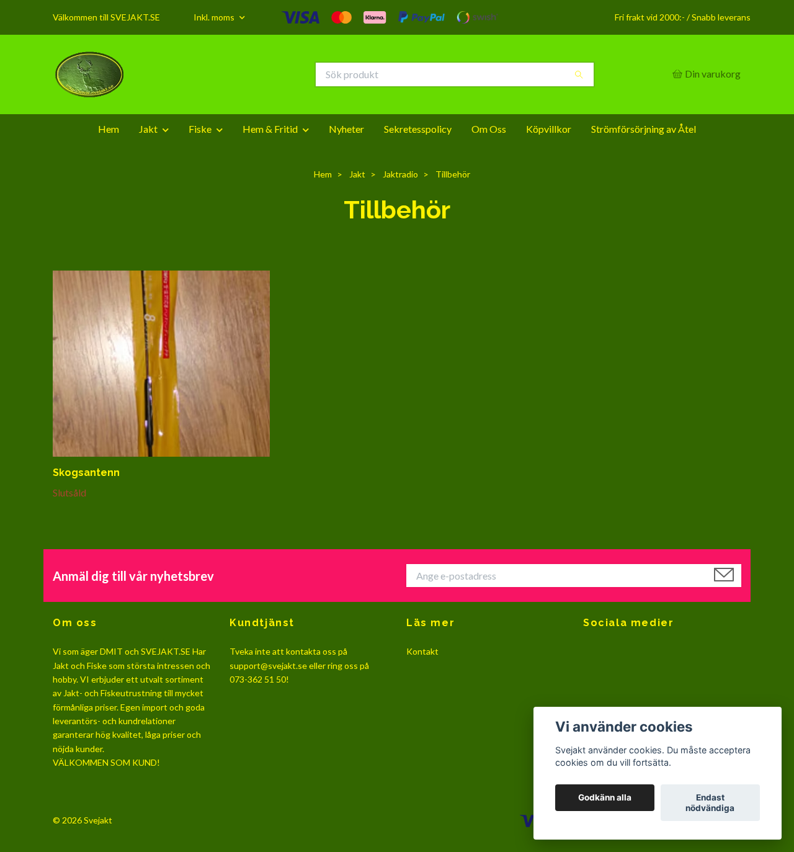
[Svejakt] (225, 74)
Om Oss (488, 129)
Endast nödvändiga (709, 803)
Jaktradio (400, 174)
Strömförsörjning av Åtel (643, 129)
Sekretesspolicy (418, 129)
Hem (108, 129)
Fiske (200, 129)
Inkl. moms (215, 17)
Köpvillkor (548, 129)
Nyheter (346, 129)
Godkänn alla (604, 798)
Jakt (148, 129)
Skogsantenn (86, 472)
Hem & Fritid (270, 129)
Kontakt (422, 651)
